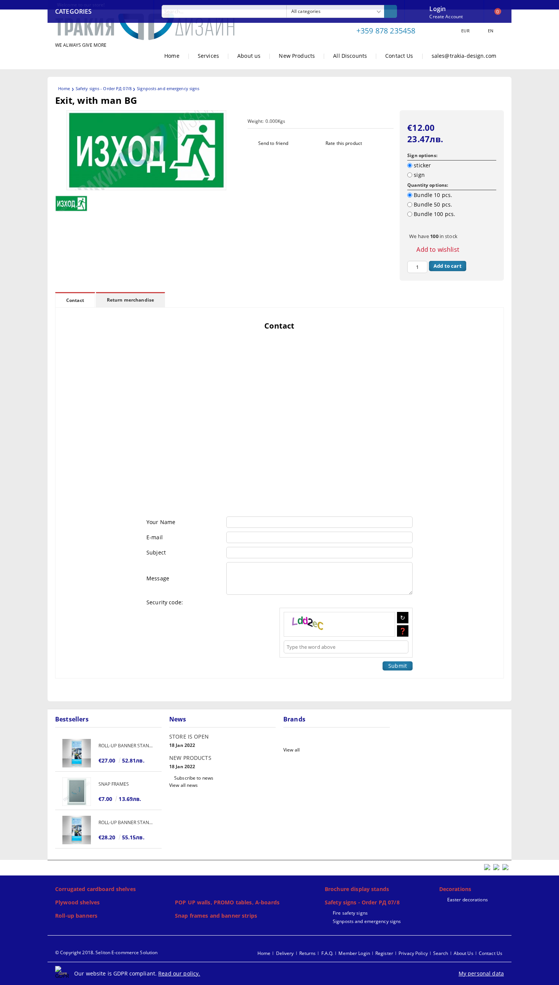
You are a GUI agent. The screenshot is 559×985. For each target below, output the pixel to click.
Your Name (160, 522)
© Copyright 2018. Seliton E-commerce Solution (106, 952)
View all (291, 750)
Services (208, 55)
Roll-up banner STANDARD (126, 745)
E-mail (154, 537)
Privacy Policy (413, 953)
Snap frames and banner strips (216, 915)
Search (440, 953)
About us (248, 55)
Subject (156, 552)
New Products (297, 55)
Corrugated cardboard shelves (95, 889)
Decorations (455, 889)
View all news (183, 785)
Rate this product (344, 143)
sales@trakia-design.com (464, 55)
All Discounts (350, 55)
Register (384, 953)
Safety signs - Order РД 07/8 (104, 88)
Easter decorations (467, 899)
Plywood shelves (77, 902)
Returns (307, 953)
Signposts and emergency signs (168, 88)
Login (437, 8)
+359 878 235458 (385, 30)
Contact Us (399, 55)
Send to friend (273, 143)
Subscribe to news (193, 778)
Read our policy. (179, 973)
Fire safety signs (350, 913)
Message (157, 578)
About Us (463, 953)
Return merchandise (130, 300)
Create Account (446, 16)
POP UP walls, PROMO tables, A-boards (227, 902)
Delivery (285, 953)
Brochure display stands (357, 889)
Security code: (164, 602)
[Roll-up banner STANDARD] (77, 753)
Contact (75, 300)
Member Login (354, 953)
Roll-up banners (76, 915)
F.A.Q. (327, 953)
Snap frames (113, 784)
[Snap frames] (77, 791)
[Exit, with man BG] (146, 188)
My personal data (481, 973)
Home (171, 55)
